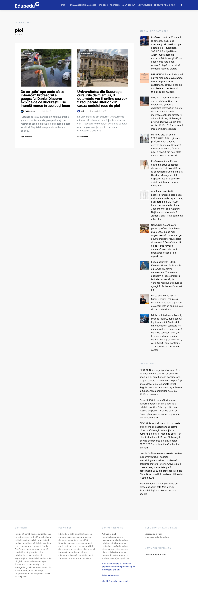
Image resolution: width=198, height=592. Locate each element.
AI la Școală (128, 5)
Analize (28, 53)
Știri (63, 5)
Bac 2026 (103, 5)
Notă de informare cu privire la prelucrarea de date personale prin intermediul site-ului (118, 566)
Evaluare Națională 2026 (83, 5)
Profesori (115, 5)
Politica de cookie (110, 575)
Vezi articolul (26, 137)
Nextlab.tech (145, 5)
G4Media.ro (30, 111)
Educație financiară (164, 5)
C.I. (82, 111)
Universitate (86, 53)
